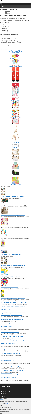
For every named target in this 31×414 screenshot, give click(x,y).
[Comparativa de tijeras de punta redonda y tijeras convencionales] (15, 339)
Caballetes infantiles (15, 142)
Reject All (3, 398)
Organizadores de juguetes (15, 176)
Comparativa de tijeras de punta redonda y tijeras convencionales (12, 340)
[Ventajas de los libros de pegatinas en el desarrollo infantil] (15, 313)
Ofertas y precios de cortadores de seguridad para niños (11, 276)
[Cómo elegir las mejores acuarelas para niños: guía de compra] (15, 251)
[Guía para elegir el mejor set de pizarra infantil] (15, 373)
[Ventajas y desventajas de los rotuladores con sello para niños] (15, 309)
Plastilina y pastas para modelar (15, 58)
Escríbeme (2, 396)
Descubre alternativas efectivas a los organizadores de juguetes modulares (14, 302)
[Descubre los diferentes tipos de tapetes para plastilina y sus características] (15, 322)
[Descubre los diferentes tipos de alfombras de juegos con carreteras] (15, 210)
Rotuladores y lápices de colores (15, 53)
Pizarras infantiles (15, 124)
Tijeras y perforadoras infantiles (15, 100)
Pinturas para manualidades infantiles (15, 51)
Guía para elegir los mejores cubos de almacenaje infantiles (11, 344)
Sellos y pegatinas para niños (15, 108)
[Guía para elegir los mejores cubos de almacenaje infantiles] (15, 343)
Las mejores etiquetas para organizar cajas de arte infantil (11, 357)
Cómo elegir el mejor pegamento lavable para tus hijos (10, 353)
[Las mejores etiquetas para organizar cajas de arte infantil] (15, 356)
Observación (6, 403)
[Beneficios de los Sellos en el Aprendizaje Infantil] (15, 282)
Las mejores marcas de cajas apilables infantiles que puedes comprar (13, 366)
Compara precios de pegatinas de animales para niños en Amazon (12, 196)
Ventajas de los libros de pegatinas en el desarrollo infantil (11, 315)
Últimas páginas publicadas (7, 13)
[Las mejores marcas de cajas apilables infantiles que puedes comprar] (15, 364)
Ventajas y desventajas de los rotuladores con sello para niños (12, 310)
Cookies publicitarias (3, 408)
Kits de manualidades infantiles (15, 117)
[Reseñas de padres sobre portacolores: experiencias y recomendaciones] (15, 201)
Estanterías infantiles (15, 161)
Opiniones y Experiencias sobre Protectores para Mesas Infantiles (12, 378)
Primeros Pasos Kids (5, 0)
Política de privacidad (5, 391)
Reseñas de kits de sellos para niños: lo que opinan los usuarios (12, 336)
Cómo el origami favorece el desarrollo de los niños (10, 332)
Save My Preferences (4, 411)
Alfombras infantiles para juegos (15, 184)
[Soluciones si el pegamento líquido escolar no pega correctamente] (15, 293)
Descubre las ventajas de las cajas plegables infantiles (10, 327)
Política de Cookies (4, 393)
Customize (1, 398)
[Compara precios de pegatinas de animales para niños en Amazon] (15, 191)
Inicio (1, 4)
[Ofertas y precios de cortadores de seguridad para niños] (15, 271)
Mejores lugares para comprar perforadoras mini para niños (11, 349)
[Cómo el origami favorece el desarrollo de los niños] (15, 330)
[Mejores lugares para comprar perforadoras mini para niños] (15, 347)
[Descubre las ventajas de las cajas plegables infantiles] (15, 326)
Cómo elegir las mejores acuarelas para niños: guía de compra (12, 254)
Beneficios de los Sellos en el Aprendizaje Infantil (9, 287)
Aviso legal (2, 389)
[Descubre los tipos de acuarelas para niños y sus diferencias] (15, 243)
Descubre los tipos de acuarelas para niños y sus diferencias (11, 247)
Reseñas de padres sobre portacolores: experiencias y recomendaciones (13, 204)
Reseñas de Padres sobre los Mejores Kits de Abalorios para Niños (12, 370)
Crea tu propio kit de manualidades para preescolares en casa (12, 319)
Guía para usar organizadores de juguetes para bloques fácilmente (13, 265)
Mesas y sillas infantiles (15, 147)
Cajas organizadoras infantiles (15, 169)
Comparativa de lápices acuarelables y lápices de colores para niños (13, 306)
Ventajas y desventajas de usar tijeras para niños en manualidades (13, 236)
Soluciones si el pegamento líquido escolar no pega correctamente (13, 298)
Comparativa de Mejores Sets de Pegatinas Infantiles (10, 225)
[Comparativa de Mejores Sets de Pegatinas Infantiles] (15, 221)
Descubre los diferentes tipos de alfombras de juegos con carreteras (13, 215)
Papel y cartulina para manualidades (15, 66)
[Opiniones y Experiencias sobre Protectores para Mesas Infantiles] (15, 377)
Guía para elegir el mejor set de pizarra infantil (9, 374)
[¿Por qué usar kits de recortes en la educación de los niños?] (15, 360)
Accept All (6, 398)
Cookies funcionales (3, 403)
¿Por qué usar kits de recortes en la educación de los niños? (11, 361)
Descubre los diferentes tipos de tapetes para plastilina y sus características (14, 323)
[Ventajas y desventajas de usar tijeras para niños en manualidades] (15, 232)
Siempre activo (6, 400)
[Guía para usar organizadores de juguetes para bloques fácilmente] (15, 260)
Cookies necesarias (3, 400)
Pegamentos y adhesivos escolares (15, 82)
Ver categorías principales (7, 11)
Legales (3, 6)
